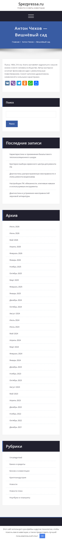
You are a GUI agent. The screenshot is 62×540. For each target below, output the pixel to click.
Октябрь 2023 (16, 380)
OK (42, 536)
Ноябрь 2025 (15, 266)
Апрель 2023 (15, 400)
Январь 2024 (15, 360)
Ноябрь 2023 (15, 373)
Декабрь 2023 (16, 367)
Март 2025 (14, 280)
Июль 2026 (14, 226)
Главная (15, 42)
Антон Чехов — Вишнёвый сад (36, 42)
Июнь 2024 (14, 327)
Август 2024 (15, 313)
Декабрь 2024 (16, 300)
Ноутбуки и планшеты (20, 497)
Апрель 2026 (15, 246)
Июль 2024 (14, 320)
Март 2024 (14, 347)
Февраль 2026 (16, 253)
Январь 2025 (15, 293)
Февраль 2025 (16, 286)
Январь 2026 (15, 260)
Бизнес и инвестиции (20, 471)
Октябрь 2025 (16, 273)
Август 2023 (15, 387)
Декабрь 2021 (16, 427)
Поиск (10, 102)
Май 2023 (14, 393)
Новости (13, 484)
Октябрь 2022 (16, 420)
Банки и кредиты (17, 464)
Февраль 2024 (16, 353)
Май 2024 (14, 333)
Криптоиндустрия (18, 477)
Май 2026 (14, 240)
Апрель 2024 (15, 340)
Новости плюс (16, 491)
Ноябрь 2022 (15, 413)
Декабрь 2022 (16, 407)
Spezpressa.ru (31, 4)
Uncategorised (16, 457)
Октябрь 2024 (16, 306)
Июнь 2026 (14, 233)
